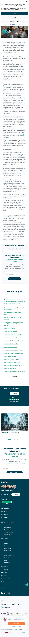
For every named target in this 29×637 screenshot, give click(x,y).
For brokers (4, 514)
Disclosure (3, 584)
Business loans (7, 525)
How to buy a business (9, 328)
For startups (4, 517)
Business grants (7, 527)
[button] (27, 1)
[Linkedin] (17, 248)
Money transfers (7, 562)
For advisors (4, 511)
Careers (6, 543)
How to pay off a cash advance (11, 359)
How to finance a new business (11, 337)
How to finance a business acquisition (13, 334)
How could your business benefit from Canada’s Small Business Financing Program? (13, 323)
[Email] (20, 248)
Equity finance (7, 529)
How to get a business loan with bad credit (14, 350)
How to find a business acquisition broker (14, 341)
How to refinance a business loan (12, 365)
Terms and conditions (5, 578)
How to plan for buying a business (12, 362)
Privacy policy (4, 575)
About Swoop (7, 541)
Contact (6, 545)
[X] (9, 248)
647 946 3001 (7, 490)
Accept (14, 13)
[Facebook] (13, 248)
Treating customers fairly (6, 581)
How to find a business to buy (11, 344)
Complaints (3, 588)
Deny (14, 17)
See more (14, 376)
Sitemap (6, 569)
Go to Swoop (16, 623)
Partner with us (7, 548)
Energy (5, 560)
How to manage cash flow (10, 356)
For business (5, 508)
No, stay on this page (16, 626)
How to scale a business (10, 368)
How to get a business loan (10, 347)
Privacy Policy (16, 24)
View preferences (14, 21)
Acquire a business (8, 534)
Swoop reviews (7, 550)
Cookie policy (11, 24)
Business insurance (8, 557)
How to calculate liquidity (10, 331)
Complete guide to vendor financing (10, 432)
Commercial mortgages (9, 532)
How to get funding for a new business (13, 353)
